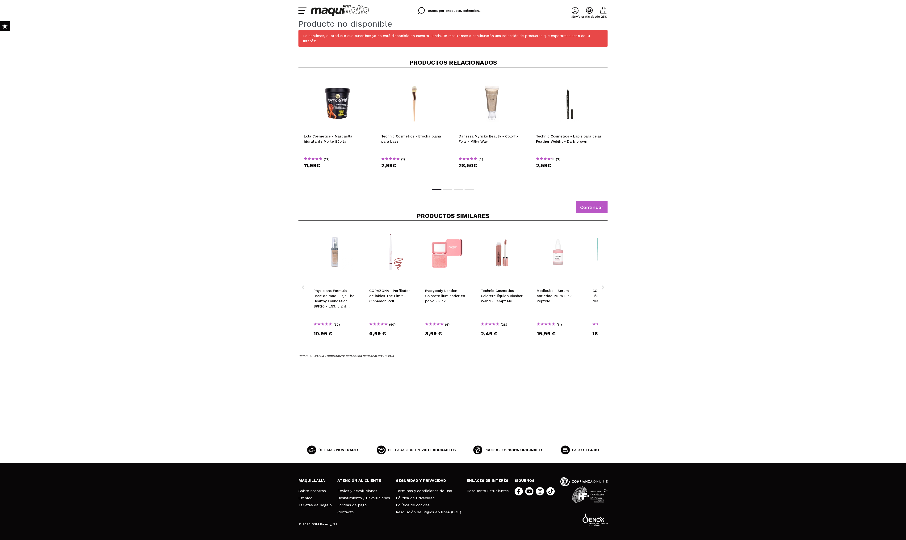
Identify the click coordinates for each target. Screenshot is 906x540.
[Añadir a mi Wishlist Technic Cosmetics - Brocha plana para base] (414, 78)
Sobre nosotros (312, 491)
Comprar (337, 173)
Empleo (305, 498)
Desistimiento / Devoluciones (363, 498)
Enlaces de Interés (487, 480)
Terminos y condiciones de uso (424, 491)
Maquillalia (311, 480)
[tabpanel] (337, 127)
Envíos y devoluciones (357, 491)
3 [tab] (458, 189)
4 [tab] (469, 189)
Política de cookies (413, 505)
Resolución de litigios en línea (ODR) (428, 512)
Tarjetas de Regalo (315, 505)
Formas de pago (352, 505)
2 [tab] (447, 189)
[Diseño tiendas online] (595, 519)
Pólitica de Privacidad (415, 498)
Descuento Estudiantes (488, 491)
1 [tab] (436, 189)
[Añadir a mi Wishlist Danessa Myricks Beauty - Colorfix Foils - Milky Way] (492, 78)
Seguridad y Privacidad (421, 480)
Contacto (345, 512)
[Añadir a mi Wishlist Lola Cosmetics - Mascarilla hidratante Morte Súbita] (337, 78)
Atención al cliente (359, 480)
